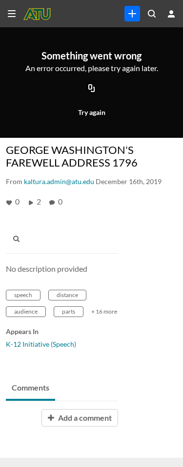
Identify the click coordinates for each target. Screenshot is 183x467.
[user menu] (171, 13)
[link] (132, 13)
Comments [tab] (30, 387)
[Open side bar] (12, 13)
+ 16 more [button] (104, 311)
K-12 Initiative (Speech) (41, 344)
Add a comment (84, 417)
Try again (91, 112)
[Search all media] (152, 13)
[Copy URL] (92, 89)
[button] (19, 239)
